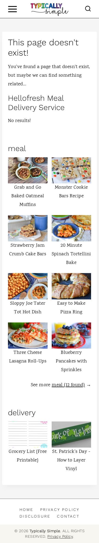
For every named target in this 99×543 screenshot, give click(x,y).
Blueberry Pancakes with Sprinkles (71, 361)
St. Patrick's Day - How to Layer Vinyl (71, 460)
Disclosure (34, 516)
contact (68, 516)
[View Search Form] (88, 9)
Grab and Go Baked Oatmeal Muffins (27, 196)
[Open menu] (12, 9)
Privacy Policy (60, 509)
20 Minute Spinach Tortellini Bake (71, 254)
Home (26, 509)
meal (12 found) (68, 385)
